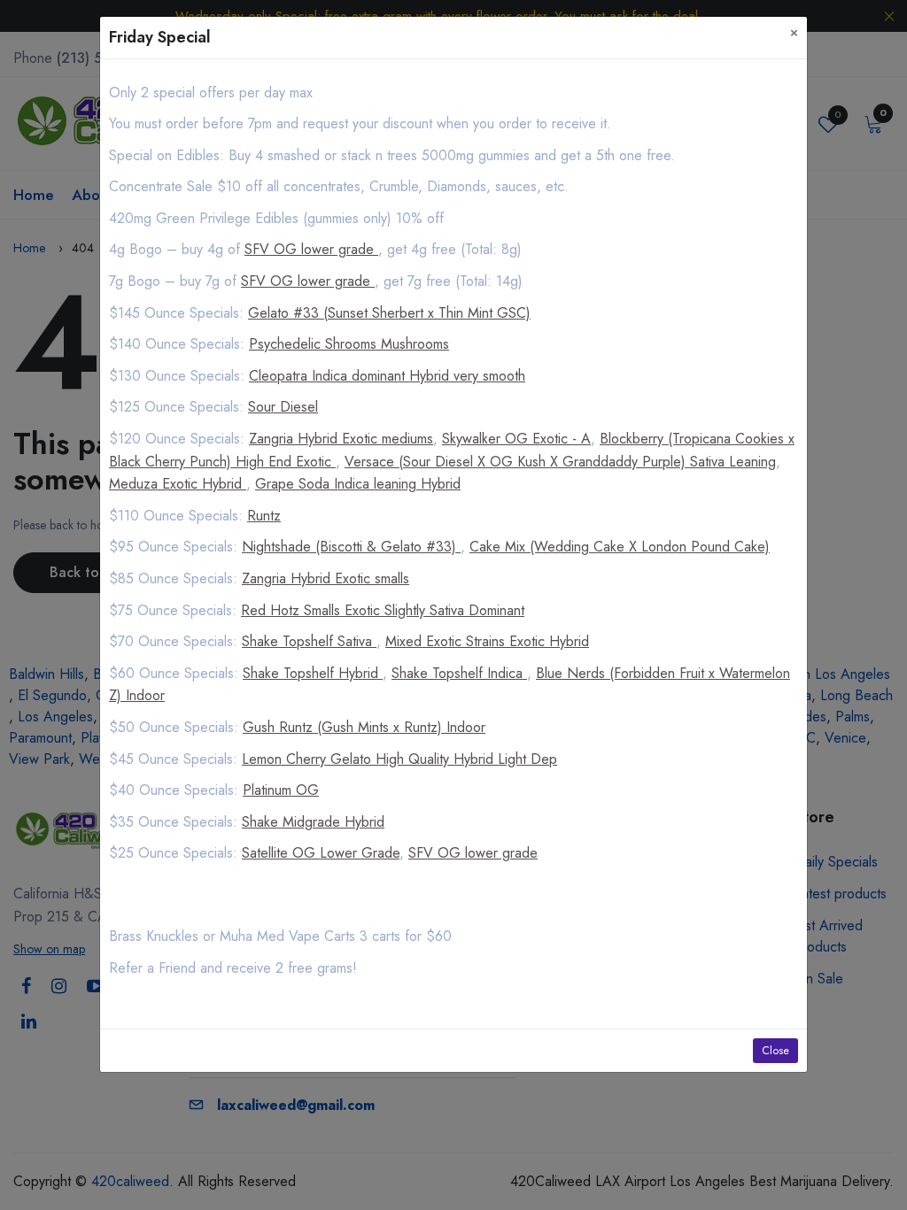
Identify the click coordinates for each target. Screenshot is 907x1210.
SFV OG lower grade (311, 249)
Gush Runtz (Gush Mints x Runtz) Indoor (364, 727)
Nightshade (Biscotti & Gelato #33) (351, 546)
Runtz (264, 515)
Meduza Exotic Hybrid (177, 484)
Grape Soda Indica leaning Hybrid (358, 484)
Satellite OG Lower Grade (320, 853)
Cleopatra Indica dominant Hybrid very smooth (387, 376)
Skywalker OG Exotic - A (516, 438)
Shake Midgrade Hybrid (313, 822)
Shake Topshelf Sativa (309, 641)
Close (775, 1051)
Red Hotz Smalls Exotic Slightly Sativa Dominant (382, 610)
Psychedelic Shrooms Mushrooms (349, 344)
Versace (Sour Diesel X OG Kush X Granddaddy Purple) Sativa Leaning (560, 461)
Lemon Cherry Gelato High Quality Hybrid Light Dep (399, 759)
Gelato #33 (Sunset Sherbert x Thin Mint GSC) (389, 313)
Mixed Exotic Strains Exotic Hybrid (487, 641)
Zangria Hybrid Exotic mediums (341, 438)
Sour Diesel (283, 407)
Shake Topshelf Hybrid (313, 673)
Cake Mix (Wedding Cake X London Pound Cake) (619, 546)
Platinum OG (281, 790)
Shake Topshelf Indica (459, 673)
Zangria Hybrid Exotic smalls (325, 578)
